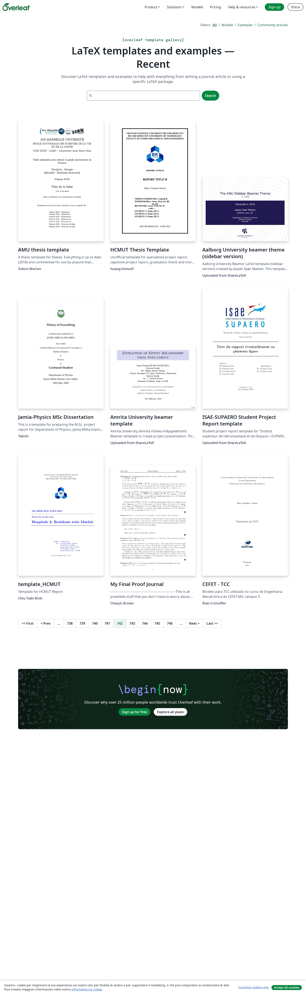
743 (132, 623)
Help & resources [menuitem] (241, 7)
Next (194, 623)
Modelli (227, 25)
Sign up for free (134, 712)
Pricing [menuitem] (215, 7)
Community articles (272, 25)
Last (212, 623)
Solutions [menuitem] (174, 7)
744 (145, 623)
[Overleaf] (16, 7)
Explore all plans (170, 712)
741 (107, 623)
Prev (46, 623)
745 (157, 623)
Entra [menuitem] (295, 7)
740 (95, 623)
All (215, 25)
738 (70, 623)
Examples (245, 25)
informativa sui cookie (86, 989)
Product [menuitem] (151, 7)
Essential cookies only (254, 987)
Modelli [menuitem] (197, 7)
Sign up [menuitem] (274, 7)
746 (170, 623)
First (28, 623)
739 (82, 623)
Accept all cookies (286, 987)
